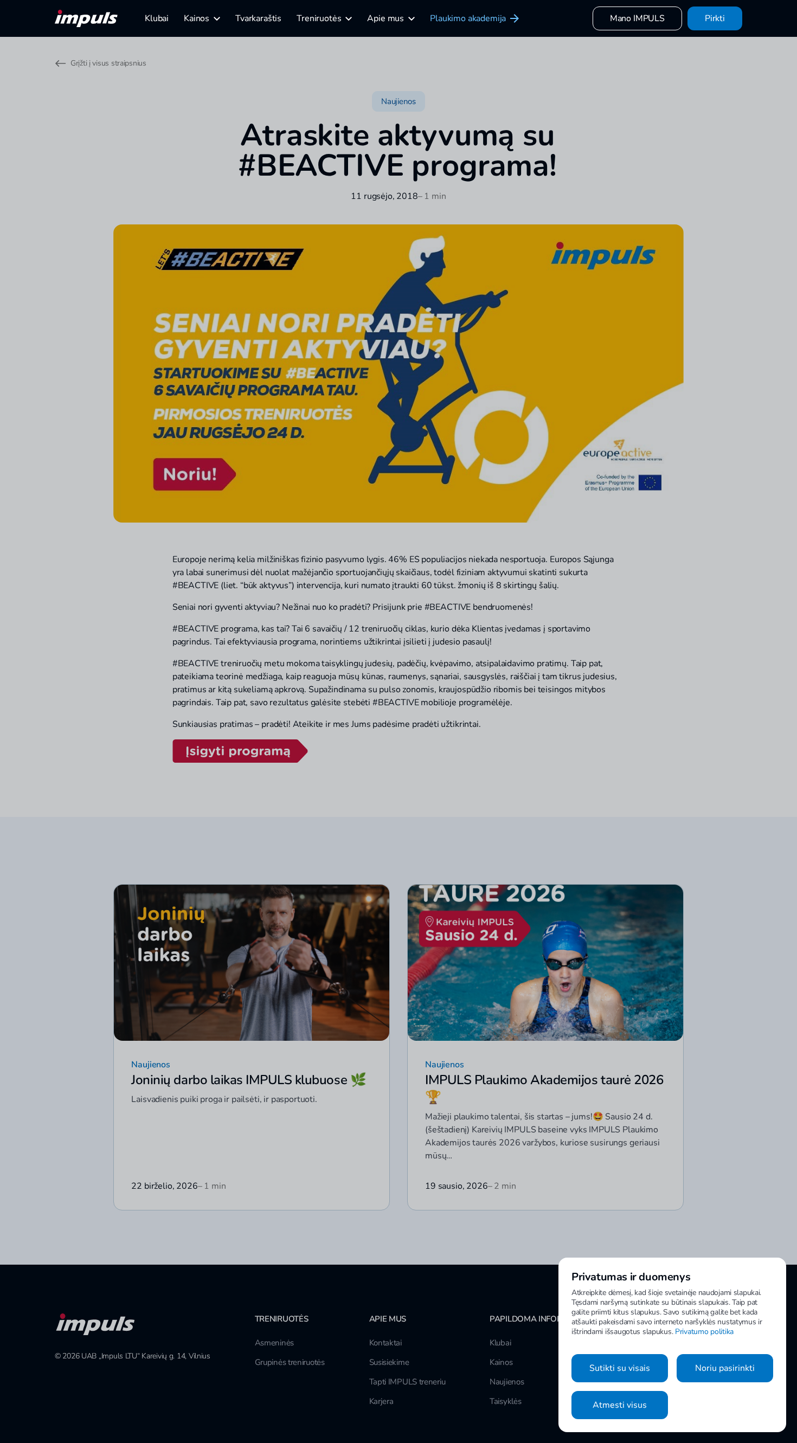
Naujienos (507, 1381)
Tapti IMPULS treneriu (407, 1381)
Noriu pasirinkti (725, 1368)
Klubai (500, 1342)
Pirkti (715, 18)
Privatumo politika (704, 1331)
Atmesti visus (620, 1405)
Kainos (501, 1362)
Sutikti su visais (619, 1368)
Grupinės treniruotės (290, 1362)
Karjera (381, 1401)
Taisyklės (505, 1401)
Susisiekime (389, 1362)
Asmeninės (274, 1342)
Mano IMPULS (637, 18)
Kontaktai (385, 1342)
